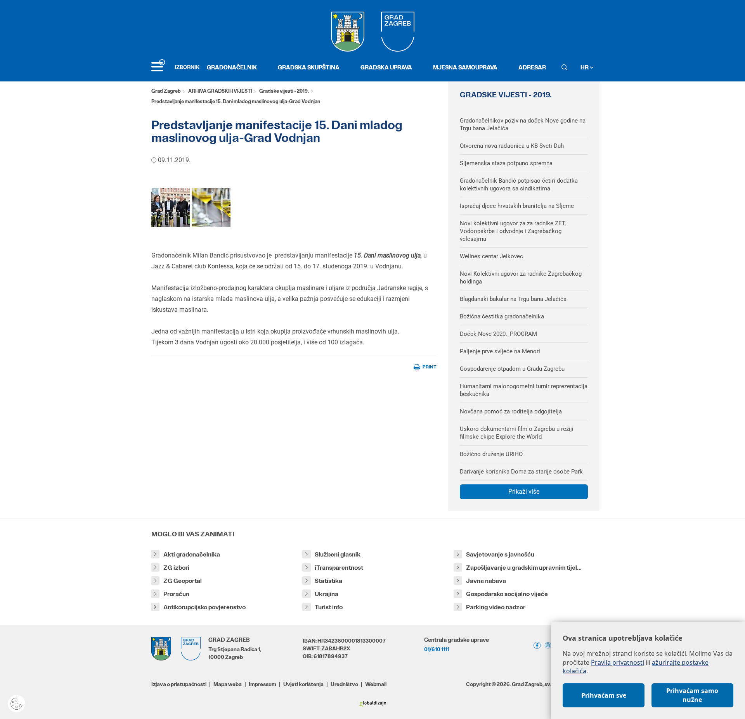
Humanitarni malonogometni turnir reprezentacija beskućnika (523, 390)
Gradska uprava (386, 67)
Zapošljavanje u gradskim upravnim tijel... (524, 567)
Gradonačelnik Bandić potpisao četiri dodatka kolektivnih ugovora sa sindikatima (519, 184)
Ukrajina (326, 594)
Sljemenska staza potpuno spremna (506, 163)
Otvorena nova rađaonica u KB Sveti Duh (512, 145)
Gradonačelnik (232, 67)
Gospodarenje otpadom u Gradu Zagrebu (512, 368)
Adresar (532, 67)
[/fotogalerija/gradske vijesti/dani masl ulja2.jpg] (211, 207)
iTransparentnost (339, 567)
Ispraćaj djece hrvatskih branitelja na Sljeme (517, 205)
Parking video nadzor (495, 607)
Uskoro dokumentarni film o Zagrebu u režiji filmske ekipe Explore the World (516, 432)
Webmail (375, 684)
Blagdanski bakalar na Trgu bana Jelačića (513, 299)
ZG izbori (176, 567)
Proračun (176, 594)
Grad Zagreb (166, 91)
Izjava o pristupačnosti (178, 684)
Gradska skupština (309, 67)
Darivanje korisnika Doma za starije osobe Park (521, 471)
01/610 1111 (436, 649)
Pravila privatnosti (617, 662)
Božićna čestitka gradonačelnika (502, 316)
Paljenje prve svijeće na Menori (500, 351)
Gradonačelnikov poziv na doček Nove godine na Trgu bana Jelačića (523, 124)
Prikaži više (523, 491)
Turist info (329, 607)
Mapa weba (227, 684)
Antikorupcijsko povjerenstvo (204, 607)
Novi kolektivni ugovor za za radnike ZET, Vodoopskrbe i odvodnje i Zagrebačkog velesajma (513, 231)
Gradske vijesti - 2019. (284, 91)
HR (585, 67)
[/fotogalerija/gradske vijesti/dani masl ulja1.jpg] (170, 207)
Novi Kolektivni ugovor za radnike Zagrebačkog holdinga (521, 277)
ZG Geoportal (182, 580)
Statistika (328, 580)
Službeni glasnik (337, 554)
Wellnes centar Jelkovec (491, 256)
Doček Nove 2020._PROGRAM (498, 333)
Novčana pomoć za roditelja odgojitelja (511, 411)
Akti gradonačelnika (191, 554)
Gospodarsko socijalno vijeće (507, 594)
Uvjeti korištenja (303, 684)
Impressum (262, 684)
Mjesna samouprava (465, 67)
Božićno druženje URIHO (491, 454)
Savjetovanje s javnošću (500, 554)
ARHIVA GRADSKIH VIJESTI (220, 91)
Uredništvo (344, 684)
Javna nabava (486, 580)
